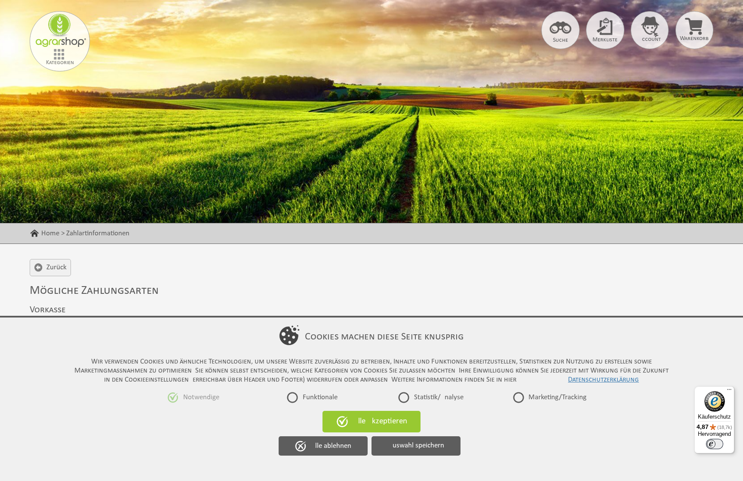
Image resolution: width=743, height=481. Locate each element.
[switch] (714, 444)
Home (50, 233)
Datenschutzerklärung (603, 379)
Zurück (56, 267)
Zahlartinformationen (97, 233)
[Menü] (729, 391)
